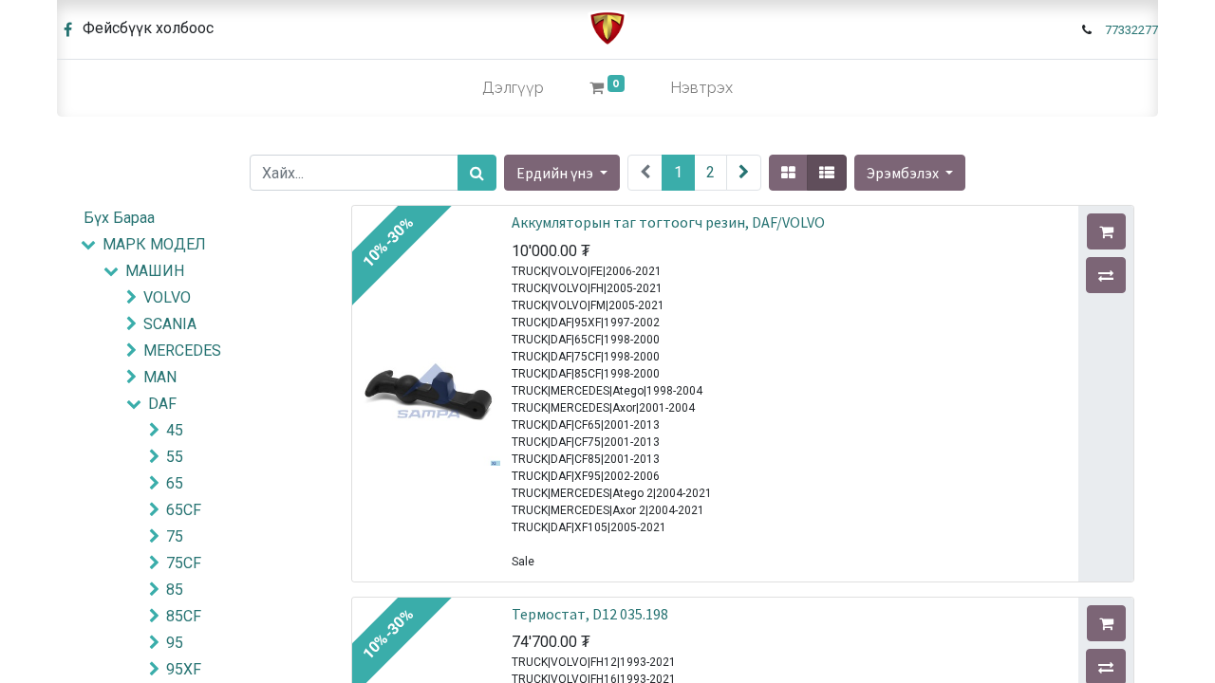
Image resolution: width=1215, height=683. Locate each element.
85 (174, 590)
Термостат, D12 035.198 (590, 613)
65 (174, 483)
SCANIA (169, 324)
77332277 (1131, 30)
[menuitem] (513, 88)
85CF (183, 616)
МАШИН (154, 271)
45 (174, 430)
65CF (183, 510)
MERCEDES (182, 351)
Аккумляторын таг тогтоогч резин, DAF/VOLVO (668, 221)
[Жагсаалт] (827, 173)
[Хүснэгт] (788, 173)
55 (174, 457)
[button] (909, 173)
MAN (160, 377)
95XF (183, 669)
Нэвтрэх (701, 88)
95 (174, 643)
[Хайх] (477, 173)
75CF (183, 563)
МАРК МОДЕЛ (154, 244)
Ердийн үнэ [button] (556, 172)
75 (174, 536)
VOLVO (167, 297)
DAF (162, 404)
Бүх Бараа (119, 218)
